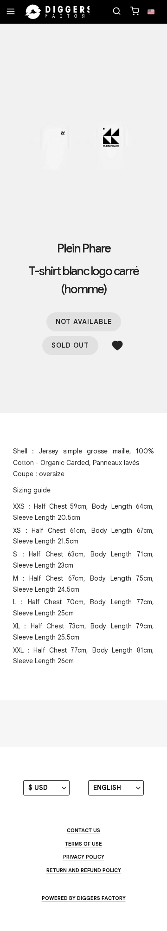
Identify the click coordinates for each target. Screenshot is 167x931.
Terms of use (83, 843)
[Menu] (11, 12)
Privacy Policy (83, 856)
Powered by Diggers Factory (84, 898)
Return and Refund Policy (83, 870)
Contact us (83, 830)
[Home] (58, 12)
